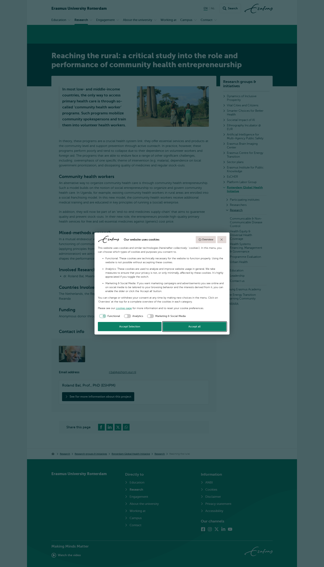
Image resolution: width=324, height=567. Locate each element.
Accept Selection (129, 326)
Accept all (194, 326)
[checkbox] (109, 316)
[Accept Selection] (221, 239)
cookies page (124, 308)
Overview (207, 239)
